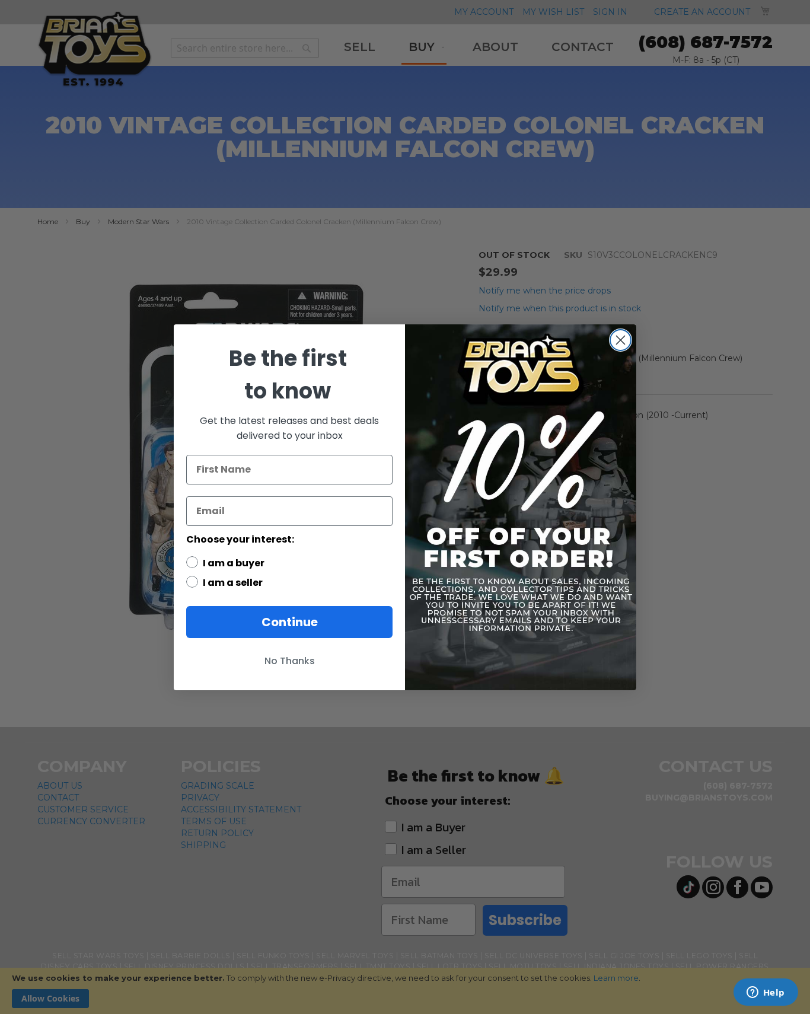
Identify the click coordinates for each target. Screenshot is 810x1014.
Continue (290, 622)
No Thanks (289, 661)
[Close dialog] (621, 340)
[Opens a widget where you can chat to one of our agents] (765, 993)
